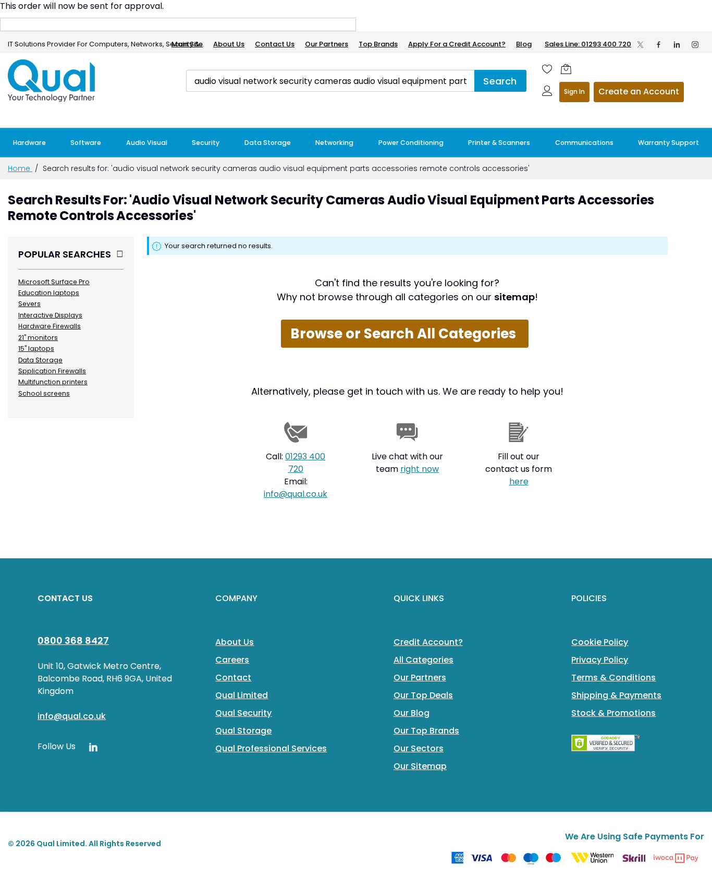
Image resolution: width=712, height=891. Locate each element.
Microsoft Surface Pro (54, 281)
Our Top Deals (423, 695)
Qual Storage (243, 731)
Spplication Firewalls (52, 371)
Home (20, 168)
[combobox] (330, 81)
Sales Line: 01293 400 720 (588, 44)
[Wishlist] (547, 69)
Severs (29, 303)
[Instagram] (695, 44)
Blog (524, 44)
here (519, 481)
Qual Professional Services (271, 748)
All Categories (423, 660)
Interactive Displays (50, 315)
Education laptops (48, 292)
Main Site (187, 44)
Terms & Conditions (613, 677)
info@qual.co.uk (295, 494)
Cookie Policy (599, 642)
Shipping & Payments (616, 695)
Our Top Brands (426, 731)
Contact (233, 677)
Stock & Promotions (613, 713)
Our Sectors (419, 748)
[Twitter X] (640, 44)
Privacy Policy (599, 660)
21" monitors (38, 337)
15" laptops (36, 348)
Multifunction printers (53, 381)
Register (639, 92)
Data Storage (40, 360)
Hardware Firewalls (49, 326)
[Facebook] (658, 44)
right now (419, 469)
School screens (44, 393)
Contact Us (274, 44)
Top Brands (378, 44)
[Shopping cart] (566, 69)
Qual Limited (241, 695)
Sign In (574, 91)
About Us (228, 44)
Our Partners (326, 44)
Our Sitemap (420, 766)
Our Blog (411, 713)
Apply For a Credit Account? (457, 44)
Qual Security (243, 713)
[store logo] (52, 80)
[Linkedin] (677, 44)
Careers (232, 660)
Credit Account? (428, 642)
